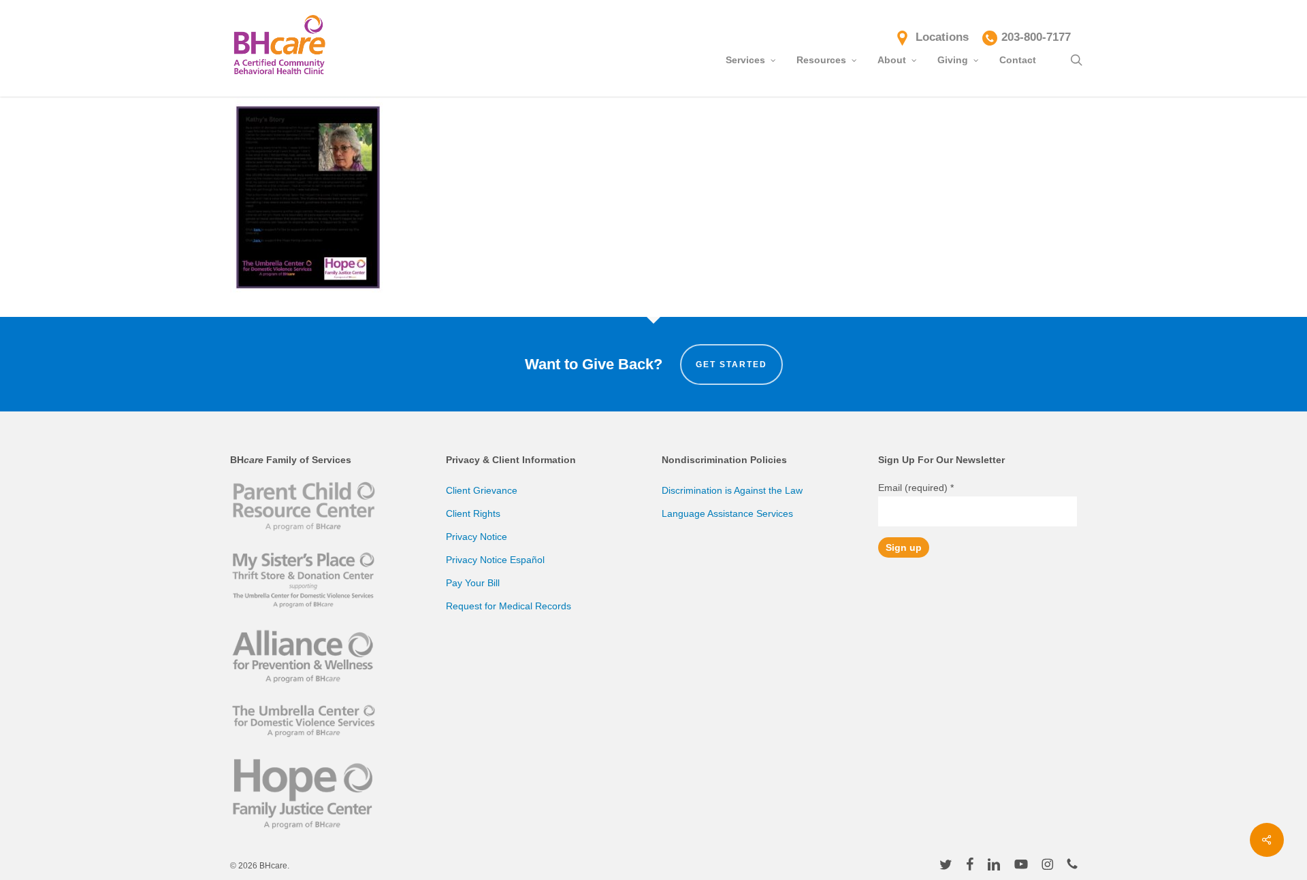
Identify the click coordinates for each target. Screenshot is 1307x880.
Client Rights (473, 513)
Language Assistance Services (727, 513)
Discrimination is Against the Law (732, 490)
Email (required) (916, 487)
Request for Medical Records (508, 605)
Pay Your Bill (473, 582)
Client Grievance (481, 490)
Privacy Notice (476, 536)
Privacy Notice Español (495, 559)
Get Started (731, 364)
